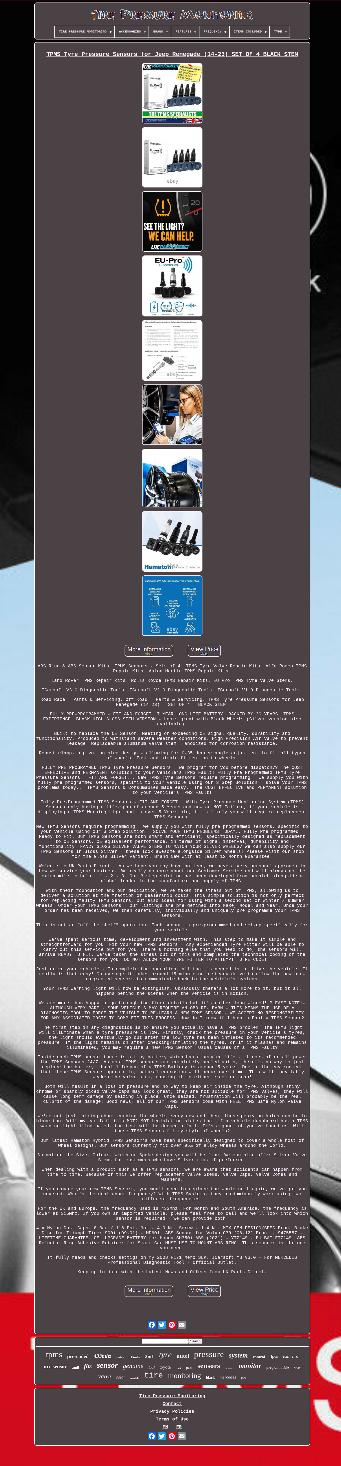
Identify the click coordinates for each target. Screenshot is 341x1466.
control (259, 1357)
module (134, 1378)
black (210, 1378)
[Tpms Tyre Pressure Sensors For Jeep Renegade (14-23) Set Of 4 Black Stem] (172, 94)
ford (243, 1378)
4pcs (274, 1356)
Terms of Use (172, 1419)
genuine (133, 1366)
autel (183, 1356)
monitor (250, 1366)
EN (165, 1427)
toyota (165, 1367)
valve (104, 1376)
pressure (209, 1354)
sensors (208, 1366)
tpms (54, 1354)
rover (297, 1368)
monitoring (184, 1375)
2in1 (149, 1356)
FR (179, 1427)
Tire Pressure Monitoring (172, 1396)
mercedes (228, 1377)
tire (153, 1375)
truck (178, 1368)
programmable (277, 1368)
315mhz (134, 1357)
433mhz (102, 1356)
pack (189, 1368)
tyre (165, 1354)
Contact (172, 1403)
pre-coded (78, 1356)
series (120, 1357)
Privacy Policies (172, 1411)
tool (152, 1367)
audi (75, 1368)
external (290, 1356)
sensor (107, 1365)
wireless (229, 1368)
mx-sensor (55, 1367)
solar (120, 1377)
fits (88, 1366)
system (238, 1355)
